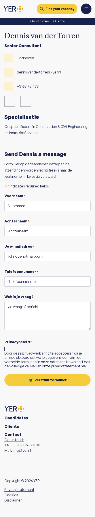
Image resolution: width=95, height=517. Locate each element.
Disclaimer (13, 500)
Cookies (11, 495)
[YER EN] (13, 9)
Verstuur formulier (50, 380)
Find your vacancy (60, 9)
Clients (59, 21)
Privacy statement (19, 489)
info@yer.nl (22, 450)
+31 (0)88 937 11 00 (25, 445)
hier (84, 366)
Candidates (39, 21)
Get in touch (14, 440)
